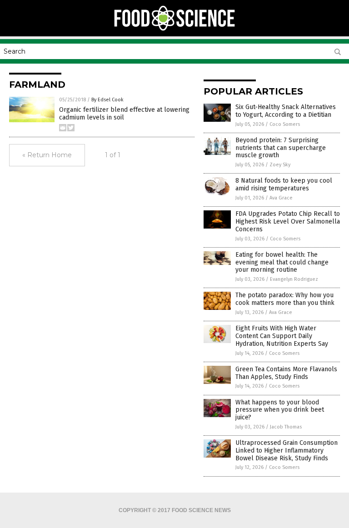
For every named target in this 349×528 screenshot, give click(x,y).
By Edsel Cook (107, 100)
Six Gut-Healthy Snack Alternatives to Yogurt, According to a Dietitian (285, 111)
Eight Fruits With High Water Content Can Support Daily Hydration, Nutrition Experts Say (281, 336)
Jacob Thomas (286, 427)
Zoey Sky (279, 165)
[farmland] (174, 30)
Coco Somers (284, 124)
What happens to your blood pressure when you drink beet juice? (279, 410)
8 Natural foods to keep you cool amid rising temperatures (283, 184)
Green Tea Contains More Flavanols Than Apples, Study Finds (286, 373)
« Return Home (47, 155)
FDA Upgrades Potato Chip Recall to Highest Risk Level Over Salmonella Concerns (287, 221)
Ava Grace (281, 198)
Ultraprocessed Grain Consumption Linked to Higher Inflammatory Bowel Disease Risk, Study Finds (286, 450)
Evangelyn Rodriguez (294, 279)
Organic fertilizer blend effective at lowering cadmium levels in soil (124, 113)
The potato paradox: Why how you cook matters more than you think (284, 299)
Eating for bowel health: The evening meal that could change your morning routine (282, 262)
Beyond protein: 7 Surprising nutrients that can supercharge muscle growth (280, 147)
